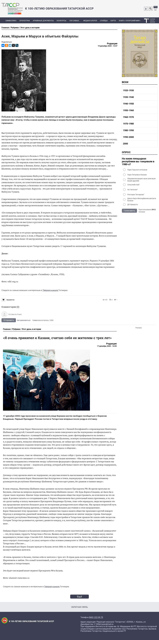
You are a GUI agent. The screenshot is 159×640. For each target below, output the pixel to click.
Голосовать (129, 210)
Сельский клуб (133, 185)
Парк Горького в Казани (137, 170)
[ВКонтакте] (2, 45)
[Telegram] (9, 45)
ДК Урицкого (132, 204)
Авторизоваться (23, 320)
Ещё (79, 596)
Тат (155, 10)
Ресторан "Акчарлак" (135, 195)
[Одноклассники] (6, 45)
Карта (113, 21)
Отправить (8, 320)
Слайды (104, 21)
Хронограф (24, 21)
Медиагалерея (90, 21)
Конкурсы (61, 21)
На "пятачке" (132, 190)
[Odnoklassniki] (146, 9)
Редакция (112, 43)
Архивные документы (43, 21)
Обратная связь (79, 607)
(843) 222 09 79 (96, 617)
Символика (10, 21)
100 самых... (74, 21)
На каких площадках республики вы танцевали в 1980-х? (138, 161)
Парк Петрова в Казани (137, 175)
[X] (13, 45)
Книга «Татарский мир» (129, 21)
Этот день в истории (30, 27)
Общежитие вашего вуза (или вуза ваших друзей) (141, 180)
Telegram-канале (50, 290)
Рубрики (15, 27)
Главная (5, 27)
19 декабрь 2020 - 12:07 (107, 46)
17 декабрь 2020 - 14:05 (107, 346)
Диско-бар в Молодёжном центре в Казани (141, 199)
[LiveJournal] (16, 45)
